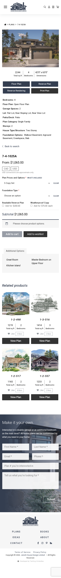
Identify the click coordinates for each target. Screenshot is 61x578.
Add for (12, 206)
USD (14, 168)
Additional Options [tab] (15, 251)
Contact (16, 543)
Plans (11, 24)
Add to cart (12, 234)
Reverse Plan (45, 84)
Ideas (16, 537)
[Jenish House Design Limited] (35, 7)
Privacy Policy (39, 552)
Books (44, 531)
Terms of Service (22, 552)
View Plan (15, 340)
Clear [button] (56, 183)
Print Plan (44, 91)
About (44, 537)
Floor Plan (16, 84)
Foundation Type (10, 190)
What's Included (34, 178)
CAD (6, 168)
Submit (51, 499)
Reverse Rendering (16, 91)
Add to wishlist (35, 234)
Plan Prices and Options (22, 178)
